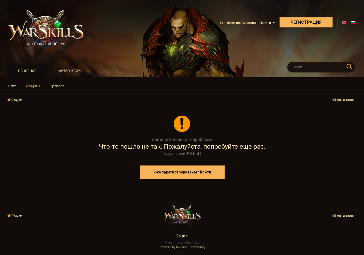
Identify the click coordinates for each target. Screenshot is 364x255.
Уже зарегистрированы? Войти (246, 23)
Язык (181, 236)
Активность (70, 71)
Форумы (33, 86)
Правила (57, 86)
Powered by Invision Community (182, 247)
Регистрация (306, 22)
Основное (27, 71)
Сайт (12, 86)
